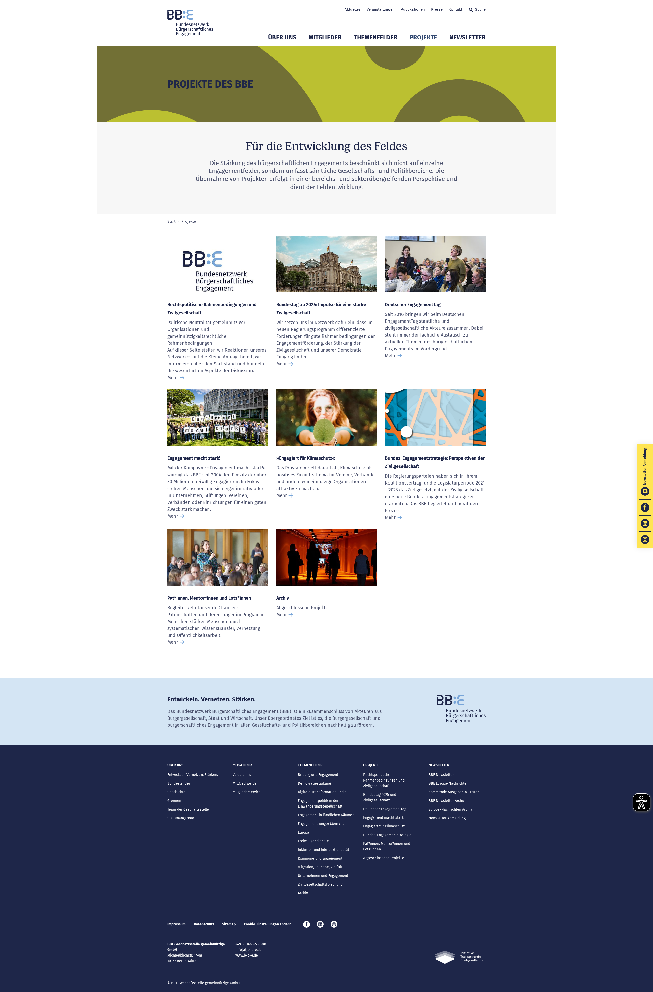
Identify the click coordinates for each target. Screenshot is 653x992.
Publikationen (413, 9)
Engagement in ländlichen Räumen (326, 815)
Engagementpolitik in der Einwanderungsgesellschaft (320, 804)
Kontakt (455, 9)
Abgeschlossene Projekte (383, 858)
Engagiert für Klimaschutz (384, 826)
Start (171, 222)
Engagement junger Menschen (322, 824)
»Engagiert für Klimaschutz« (305, 458)
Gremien (174, 801)
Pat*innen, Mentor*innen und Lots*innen (209, 598)
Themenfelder (375, 37)
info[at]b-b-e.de (248, 950)
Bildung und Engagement (318, 775)
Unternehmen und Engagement (323, 876)
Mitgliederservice (247, 792)
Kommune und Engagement (320, 858)
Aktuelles (352, 9)
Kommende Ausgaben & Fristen (454, 792)
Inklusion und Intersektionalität (323, 850)
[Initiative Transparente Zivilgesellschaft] (460, 957)
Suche (480, 9)
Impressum (176, 924)
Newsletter (467, 37)
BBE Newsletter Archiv (447, 801)
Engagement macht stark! (193, 458)
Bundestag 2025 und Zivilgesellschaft (379, 797)
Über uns (282, 37)
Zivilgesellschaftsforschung (320, 884)
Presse (437, 9)
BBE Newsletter (441, 775)
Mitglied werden (246, 783)
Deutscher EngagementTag (413, 304)
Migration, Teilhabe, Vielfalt (320, 867)
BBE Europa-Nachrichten (449, 783)
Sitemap (229, 924)
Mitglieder (325, 37)
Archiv (282, 598)
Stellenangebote (180, 818)
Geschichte (176, 792)
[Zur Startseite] (190, 23)
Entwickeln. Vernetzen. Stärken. (192, 775)
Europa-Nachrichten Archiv (450, 809)
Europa (303, 832)
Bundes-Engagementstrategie (387, 835)
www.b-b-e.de (246, 955)
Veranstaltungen (381, 9)
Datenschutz (204, 924)
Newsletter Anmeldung (447, 818)
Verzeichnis (242, 775)
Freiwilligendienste (313, 841)
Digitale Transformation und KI (323, 792)
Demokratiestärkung (314, 783)
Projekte (423, 37)
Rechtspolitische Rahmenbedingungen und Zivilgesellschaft (384, 780)
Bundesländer (178, 783)
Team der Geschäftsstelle (188, 809)
